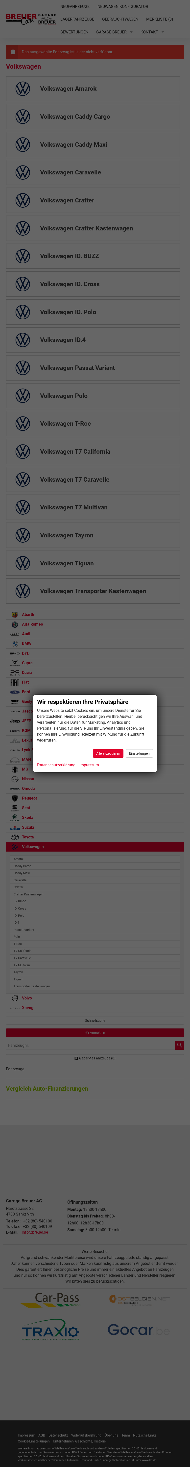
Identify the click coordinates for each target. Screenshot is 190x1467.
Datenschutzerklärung (56, 765)
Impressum (89, 765)
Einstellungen (139, 753)
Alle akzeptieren (108, 753)
